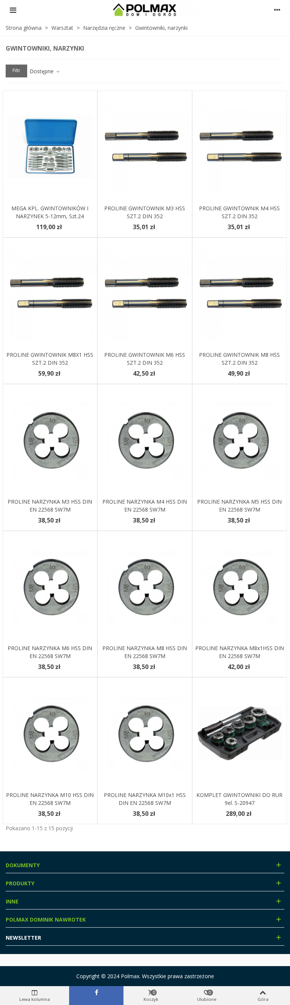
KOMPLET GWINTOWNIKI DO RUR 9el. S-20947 (239, 798)
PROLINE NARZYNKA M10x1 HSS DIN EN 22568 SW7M (145, 798)
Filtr (16, 70)
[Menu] (13, 10)
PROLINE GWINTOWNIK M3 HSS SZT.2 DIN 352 (144, 212)
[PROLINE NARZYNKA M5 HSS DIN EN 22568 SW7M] (240, 440)
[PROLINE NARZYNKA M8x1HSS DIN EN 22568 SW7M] (240, 587)
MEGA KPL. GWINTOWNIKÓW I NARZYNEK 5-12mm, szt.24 (49, 212)
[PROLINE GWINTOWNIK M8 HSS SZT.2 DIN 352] (240, 293)
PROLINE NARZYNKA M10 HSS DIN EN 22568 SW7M (50, 798)
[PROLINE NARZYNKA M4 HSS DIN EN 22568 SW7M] (145, 440)
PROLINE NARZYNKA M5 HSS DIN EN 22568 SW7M (239, 505)
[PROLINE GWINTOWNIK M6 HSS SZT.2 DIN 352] (145, 293)
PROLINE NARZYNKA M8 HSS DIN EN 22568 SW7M (144, 652)
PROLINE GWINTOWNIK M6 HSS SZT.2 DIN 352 (144, 358)
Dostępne (42, 71)
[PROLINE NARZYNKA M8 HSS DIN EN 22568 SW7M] (145, 587)
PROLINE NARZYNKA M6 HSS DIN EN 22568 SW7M (50, 652)
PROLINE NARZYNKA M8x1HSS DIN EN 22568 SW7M (239, 652)
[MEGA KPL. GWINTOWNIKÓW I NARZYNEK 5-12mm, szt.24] (50, 146)
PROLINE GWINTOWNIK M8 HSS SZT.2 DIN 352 (239, 358)
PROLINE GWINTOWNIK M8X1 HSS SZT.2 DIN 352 (49, 358)
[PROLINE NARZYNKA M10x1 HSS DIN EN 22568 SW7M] (145, 733)
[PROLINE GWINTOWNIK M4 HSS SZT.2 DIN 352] (240, 146)
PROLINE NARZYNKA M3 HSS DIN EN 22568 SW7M (50, 505)
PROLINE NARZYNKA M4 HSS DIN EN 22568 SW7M (144, 505)
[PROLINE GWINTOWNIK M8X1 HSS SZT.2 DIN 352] (50, 293)
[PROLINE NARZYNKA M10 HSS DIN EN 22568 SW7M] (50, 733)
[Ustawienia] (277, 10)
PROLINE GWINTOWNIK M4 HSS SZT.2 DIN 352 (239, 212)
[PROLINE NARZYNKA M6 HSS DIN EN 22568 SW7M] (50, 587)
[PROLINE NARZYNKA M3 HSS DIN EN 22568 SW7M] (50, 440)
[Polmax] (145, 10)
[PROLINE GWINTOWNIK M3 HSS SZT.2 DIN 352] (145, 146)
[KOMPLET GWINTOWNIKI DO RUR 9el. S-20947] (240, 733)
